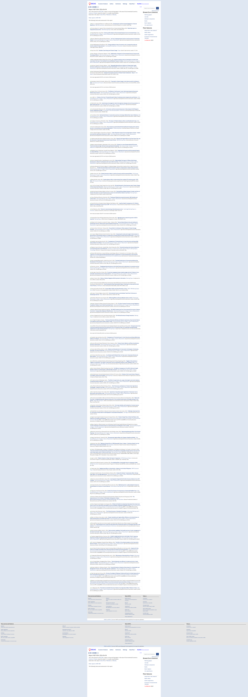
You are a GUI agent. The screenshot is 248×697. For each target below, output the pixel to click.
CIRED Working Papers (106, 29)
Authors (111, 3)
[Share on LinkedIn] (95, 7)
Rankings (125, 3)
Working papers (148, 14)
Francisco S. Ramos (93, 13)
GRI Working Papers (117, 128)
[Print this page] (98, 7)
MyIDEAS (143, 3)
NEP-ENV (101, 11)
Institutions (118, 3)
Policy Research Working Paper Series (119, 486)
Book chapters (148, 23)
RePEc (109, 619)
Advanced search (155, 10)
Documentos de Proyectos (98, 82)
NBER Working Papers (100, 25)
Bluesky (114, 14)
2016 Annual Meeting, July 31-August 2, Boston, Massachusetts (106, 40)
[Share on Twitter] (91, 7)
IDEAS (105, 619)
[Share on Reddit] (94, 7)
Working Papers (133, 192)
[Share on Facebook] (93, 7)
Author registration (149, 34)
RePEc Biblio (148, 32)
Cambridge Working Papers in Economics (113, 46)
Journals (146, 16)
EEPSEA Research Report (126, 458)
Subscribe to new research (151, 30)
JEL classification (148, 25)
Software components (150, 18)
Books (146, 21)
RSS (104, 14)
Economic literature (103, 3)
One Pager (125, 412)
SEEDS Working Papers (98, 400)
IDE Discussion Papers (97, 180)
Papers (119, 50)
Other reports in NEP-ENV (95, 17)
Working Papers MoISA (116, 452)
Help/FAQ (131, 3)
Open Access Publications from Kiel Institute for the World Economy (107, 255)
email (101, 14)
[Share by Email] (96, 7)
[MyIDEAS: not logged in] (140, 6)
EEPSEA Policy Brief (94, 463)
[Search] (157, 8)
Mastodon (108, 14)
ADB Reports (100, 285)
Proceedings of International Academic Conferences (114, 110)
